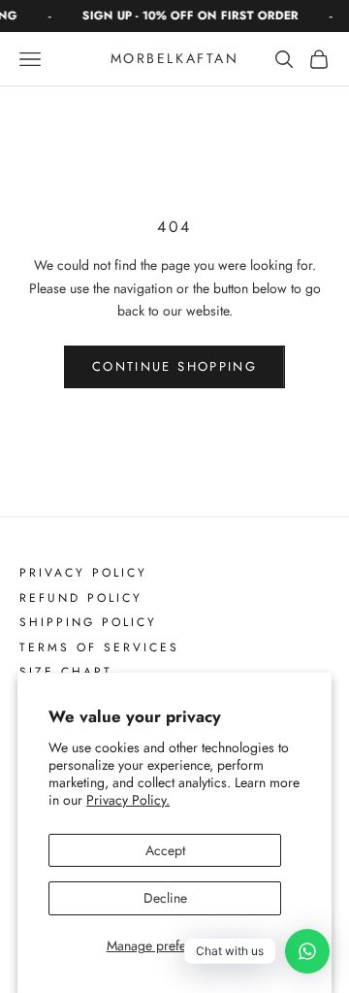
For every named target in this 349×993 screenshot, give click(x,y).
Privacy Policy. (128, 800)
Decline (165, 898)
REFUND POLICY (81, 599)
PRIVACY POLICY (83, 573)
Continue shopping (174, 366)
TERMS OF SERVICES (99, 648)
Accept (165, 850)
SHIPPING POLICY (88, 623)
